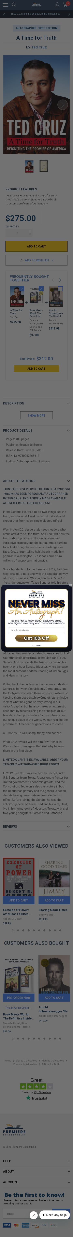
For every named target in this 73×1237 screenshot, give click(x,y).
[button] (36, 638)
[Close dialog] (70, 584)
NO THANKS (36, 645)
